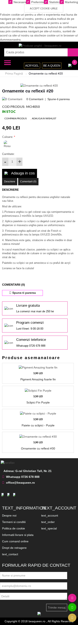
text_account (49, 515)
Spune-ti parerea (58, 99)
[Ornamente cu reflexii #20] (39, 85)
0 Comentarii (34, 99)
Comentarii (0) (28, 181)
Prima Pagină (14, 73)
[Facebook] (3, 494)
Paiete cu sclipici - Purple (38, 425)
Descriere (9, 181)
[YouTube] (14, 494)
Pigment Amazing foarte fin (38, 379)
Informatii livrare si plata (17, 535)
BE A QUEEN (51, 65)
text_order (48, 522)
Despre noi (9, 515)
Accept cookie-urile (44, 8)
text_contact (10, 554)
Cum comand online (15, 541)
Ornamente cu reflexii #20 (46, 73)
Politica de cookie (13, 528)
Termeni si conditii (14, 522)
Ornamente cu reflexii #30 (38, 448)
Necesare (19, 2)
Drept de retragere (14, 547)
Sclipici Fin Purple (38, 402)
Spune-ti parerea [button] (23, 292)
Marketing (71, 2)
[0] (70, 64)
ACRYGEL (32, 65)
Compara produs (15, 118)
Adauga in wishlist (43, 118)
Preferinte (37, 2)
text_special (49, 528)
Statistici (54, 2)
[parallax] (8, 462)
